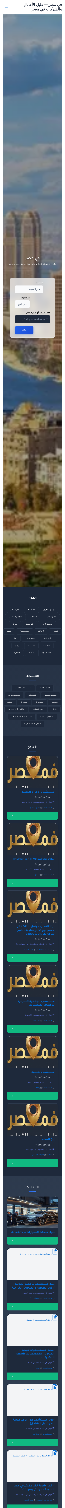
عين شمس (30, 639)
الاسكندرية (46, 653)
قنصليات (32, 695)
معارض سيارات (46, 717)
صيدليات (39, 702)
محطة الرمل (46, 624)
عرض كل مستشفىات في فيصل (39, 1363)
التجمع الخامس (15, 617)
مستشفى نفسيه (43, 1072)
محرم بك (31, 610)
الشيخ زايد (48, 639)
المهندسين (25, 631)
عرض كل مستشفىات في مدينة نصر (38, 1429)
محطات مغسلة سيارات (22, 717)
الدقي (14, 639)
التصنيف (25, 298)
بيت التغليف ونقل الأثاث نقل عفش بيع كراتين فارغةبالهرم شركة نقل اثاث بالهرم (36, 930)
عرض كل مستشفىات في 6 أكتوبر (39, 869)
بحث (24, 330)
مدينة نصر (15, 610)
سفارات (24, 702)
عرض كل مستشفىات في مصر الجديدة (37, 1293)
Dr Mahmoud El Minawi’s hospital (34, 859)
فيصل (55, 631)
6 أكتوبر (34, 617)
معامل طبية (38, 710)
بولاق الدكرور (49, 610)
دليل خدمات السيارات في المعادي (33, 1232)
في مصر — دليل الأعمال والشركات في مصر (43, 6)
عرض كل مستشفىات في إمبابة (40, 1083)
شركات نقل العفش (23, 688)
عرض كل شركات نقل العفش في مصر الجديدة (34, 944)
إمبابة (15, 624)
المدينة (39, 283)
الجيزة (31, 653)
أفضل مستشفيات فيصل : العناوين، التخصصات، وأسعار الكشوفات (35, 1354)
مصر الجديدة (50, 617)
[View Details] (12, 816)
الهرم (9, 631)
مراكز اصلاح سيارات (32, 724)
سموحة (46, 646)
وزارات (54, 710)
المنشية (31, 646)
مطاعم (55, 702)
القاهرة (17, 653)
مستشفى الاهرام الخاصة (38, 792)
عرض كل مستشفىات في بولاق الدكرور (37, 802)
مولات (9, 702)
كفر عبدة (29, 624)
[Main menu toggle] (6, 7)
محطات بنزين (14, 695)
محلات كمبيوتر (50, 695)
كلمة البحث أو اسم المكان (38, 313)
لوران (17, 646)
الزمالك (41, 631)
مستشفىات (45, 688)
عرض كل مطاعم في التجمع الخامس (38, 1150)
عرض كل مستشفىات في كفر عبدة (38, 1015)
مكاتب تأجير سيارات (16, 710)
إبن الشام (48, 1139)
